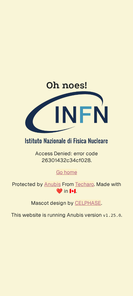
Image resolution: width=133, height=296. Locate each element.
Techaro (84, 184)
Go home (66, 172)
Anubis (52, 184)
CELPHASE (88, 203)
